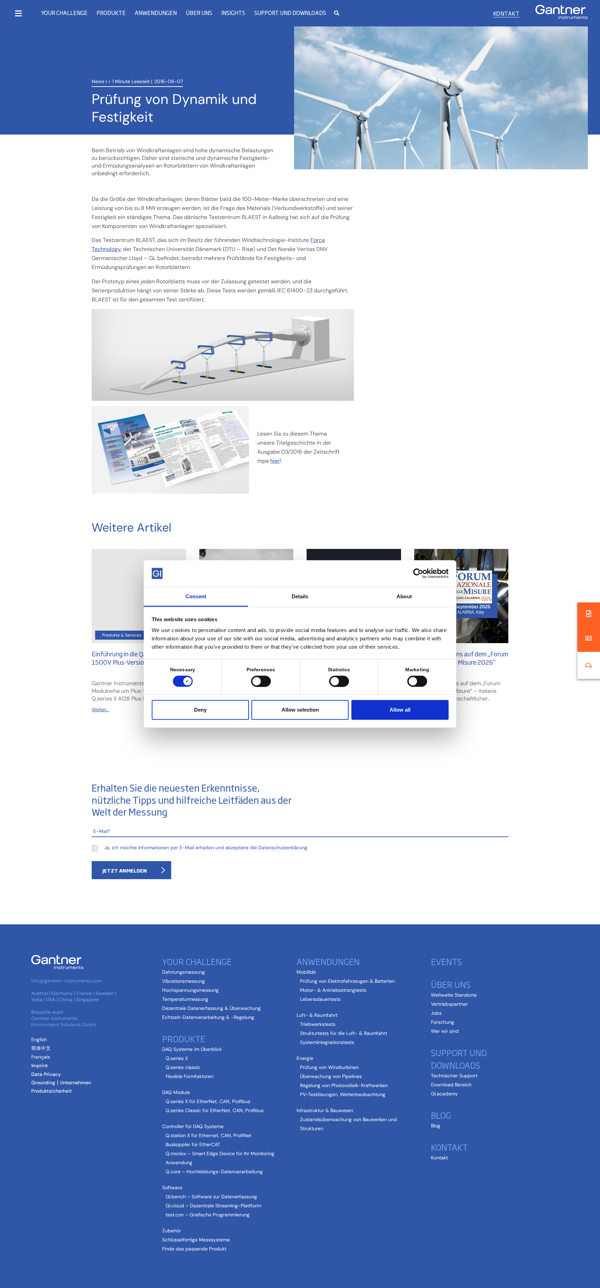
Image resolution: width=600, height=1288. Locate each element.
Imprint (39, 1065)
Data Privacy (46, 1074)
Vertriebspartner (449, 1004)
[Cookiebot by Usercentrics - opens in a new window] (418, 573)
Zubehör (171, 1231)
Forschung (442, 1022)
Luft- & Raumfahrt (317, 1015)
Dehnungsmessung (183, 972)
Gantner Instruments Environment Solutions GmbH (64, 1021)
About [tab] (404, 596)
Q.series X (177, 1058)
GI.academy (444, 1094)
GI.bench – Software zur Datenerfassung (211, 1196)
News (98, 81)
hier (275, 460)
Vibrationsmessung (183, 981)
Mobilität (306, 972)
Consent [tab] (195, 596)
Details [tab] (300, 596)
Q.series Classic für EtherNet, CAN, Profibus (215, 1110)
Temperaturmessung (185, 999)
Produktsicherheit (51, 1091)
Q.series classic (183, 1067)
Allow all (400, 710)
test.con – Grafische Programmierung (208, 1215)
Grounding (43, 1082)
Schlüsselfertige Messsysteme (196, 1240)
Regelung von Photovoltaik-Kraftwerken (344, 1085)
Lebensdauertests (320, 999)
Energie (305, 1058)
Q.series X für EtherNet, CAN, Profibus (208, 1101)
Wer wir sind (445, 1031)
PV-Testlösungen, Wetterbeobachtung (342, 1094)
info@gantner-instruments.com (66, 981)
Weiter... (100, 709)
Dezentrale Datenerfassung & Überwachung (211, 1008)
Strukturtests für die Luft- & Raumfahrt (343, 1033)
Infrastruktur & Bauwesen (325, 1110)
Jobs (436, 1013)
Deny (200, 710)
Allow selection (300, 710)
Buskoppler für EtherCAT (193, 1144)
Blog (435, 1126)
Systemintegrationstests (327, 1042)
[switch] (259, 681)
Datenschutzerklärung (282, 847)
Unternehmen (75, 1082)
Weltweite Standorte (454, 995)
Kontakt (506, 13)
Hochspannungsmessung (190, 990)
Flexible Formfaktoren (190, 1076)
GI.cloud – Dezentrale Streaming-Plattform (213, 1205)
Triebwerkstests (317, 1024)
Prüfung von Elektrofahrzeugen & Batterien (347, 981)
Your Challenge (64, 12)
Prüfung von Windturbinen (329, 1067)
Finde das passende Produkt (194, 1249)
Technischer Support (454, 1075)
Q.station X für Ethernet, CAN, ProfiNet (208, 1135)
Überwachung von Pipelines (331, 1076)
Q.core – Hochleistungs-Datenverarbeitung (214, 1171)
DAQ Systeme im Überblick (192, 1049)
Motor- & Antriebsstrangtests (333, 990)
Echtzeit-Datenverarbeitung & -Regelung (208, 1017)
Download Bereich (451, 1085)
